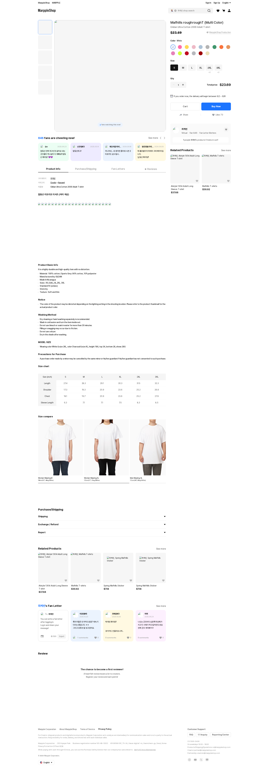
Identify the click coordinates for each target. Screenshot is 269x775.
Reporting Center (220, 735)
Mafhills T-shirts (78, 585)
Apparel (61, 183)
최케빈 (52, 178)
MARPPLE (56, 3)
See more (153, 138)
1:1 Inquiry (202, 735)
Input (61, 636)
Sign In (208, 3)
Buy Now (216, 106)
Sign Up (217, 3)
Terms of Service (87, 729)
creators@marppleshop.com (208, 753)
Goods (53, 183)
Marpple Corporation (47, 729)
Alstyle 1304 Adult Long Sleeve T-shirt (53, 587)
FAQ (191, 735)
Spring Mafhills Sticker (114, 585)
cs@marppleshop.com (221, 747)
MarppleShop (44, 3)
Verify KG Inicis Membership (145, 750)
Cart (185, 106)
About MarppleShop (68, 729)
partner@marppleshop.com (205, 750)
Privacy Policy (105, 729)
